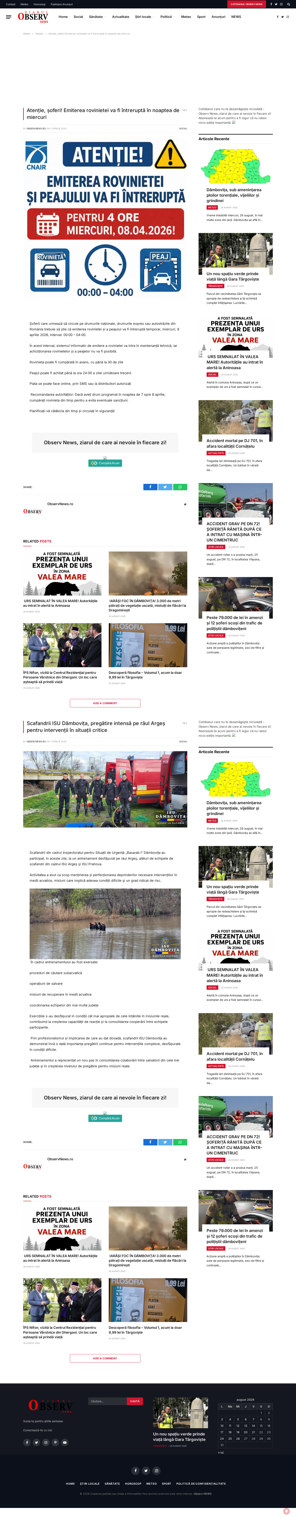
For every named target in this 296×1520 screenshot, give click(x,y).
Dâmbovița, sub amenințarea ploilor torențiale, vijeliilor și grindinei (234, 195)
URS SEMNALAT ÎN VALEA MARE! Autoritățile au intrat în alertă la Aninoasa (60, 603)
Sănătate (96, 17)
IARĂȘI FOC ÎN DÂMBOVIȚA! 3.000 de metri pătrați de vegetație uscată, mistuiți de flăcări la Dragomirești (147, 605)
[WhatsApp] (9, 335)
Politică (166, 17)
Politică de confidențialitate (201, 1483)
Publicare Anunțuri (62, 4)
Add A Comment (105, 703)
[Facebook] (9, 317)
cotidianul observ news (246, 4)
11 (230, 1425)
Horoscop (40, 4)
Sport (201, 17)
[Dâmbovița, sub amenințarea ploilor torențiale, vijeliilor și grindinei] (236, 170)
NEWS (236, 17)
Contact (10, 4)
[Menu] (8, 16)
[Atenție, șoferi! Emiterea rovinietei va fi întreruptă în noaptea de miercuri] (105, 297)
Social (78, 17)
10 (222, 1425)
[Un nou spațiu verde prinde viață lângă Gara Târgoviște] (236, 254)
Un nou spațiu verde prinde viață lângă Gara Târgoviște (233, 276)
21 (253, 1432)
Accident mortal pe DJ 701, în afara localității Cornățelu (235, 443)
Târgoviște (215, 286)
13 (245, 1425)
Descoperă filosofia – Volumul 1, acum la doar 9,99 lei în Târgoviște (145, 675)
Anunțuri (218, 17)
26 (238, 1438)
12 (237, 1425)
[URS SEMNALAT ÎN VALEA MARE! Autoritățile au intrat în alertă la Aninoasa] (62, 574)
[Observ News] (33, 16)
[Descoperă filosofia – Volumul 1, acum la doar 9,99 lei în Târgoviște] (148, 645)
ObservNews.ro (36, 128)
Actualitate (120, 17)
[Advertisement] (148, 70)
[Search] (288, 4)
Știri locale (143, 17)
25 (230, 1438)
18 (230, 1432)
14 (253, 1425)
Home (63, 17)
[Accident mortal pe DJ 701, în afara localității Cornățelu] (236, 421)
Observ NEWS (202, 1493)
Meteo (24, 4)
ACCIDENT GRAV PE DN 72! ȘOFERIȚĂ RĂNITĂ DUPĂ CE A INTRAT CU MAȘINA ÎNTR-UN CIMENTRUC (234, 532)
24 (222, 1438)
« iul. (221, 1452)
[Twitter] (9, 326)
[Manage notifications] (286, 1511)
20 (245, 1432)
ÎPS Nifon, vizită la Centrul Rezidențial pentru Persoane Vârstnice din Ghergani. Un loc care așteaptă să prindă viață (60, 677)
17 (221, 1432)
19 (237, 1432)
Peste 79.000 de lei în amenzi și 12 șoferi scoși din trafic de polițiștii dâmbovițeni (235, 623)
